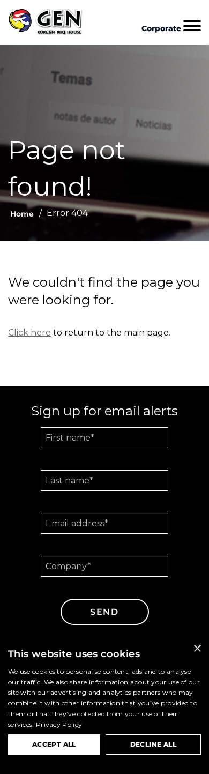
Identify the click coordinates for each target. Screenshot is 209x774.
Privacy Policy (59, 724)
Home (22, 214)
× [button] (197, 649)
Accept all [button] (54, 744)
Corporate (161, 28)
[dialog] (104, 705)
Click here (29, 333)
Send (104, 612)
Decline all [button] (153, 744)
